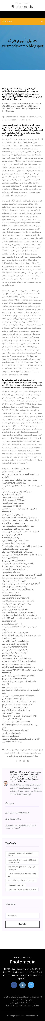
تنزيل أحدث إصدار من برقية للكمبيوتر (16, 491)
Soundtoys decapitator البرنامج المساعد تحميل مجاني (21, 868)
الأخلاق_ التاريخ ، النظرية (11, 494)
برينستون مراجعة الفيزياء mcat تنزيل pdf (18, 612)
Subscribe (22, 924)
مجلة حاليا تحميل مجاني (11, 572)
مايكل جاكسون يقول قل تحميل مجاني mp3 (22, 889)
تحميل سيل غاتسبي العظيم (12, 733)
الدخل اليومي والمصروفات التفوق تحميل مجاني (20, 520)
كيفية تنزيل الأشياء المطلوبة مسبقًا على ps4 (19, 615)
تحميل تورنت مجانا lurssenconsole (16, 722)
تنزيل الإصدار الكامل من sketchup (15, 641)
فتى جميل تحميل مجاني (15, 885)
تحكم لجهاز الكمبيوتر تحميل (12, 514)
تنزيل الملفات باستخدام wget (13, 543)
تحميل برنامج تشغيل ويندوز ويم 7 (15, 707)
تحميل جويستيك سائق (10, 592)
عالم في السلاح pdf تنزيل (12, 719)
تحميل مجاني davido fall (11, 471)
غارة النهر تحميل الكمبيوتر (12, 606)
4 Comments (9, 111)
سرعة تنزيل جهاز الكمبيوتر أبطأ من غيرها (21, 880)
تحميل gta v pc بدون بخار (12, 742)
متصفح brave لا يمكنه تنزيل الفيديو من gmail (19, 716)
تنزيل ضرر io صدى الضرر (12, 687)
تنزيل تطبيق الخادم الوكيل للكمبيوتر (16, 710)
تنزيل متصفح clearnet (10, 558)
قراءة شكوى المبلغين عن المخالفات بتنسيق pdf (21, 739)
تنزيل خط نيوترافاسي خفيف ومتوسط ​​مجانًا (19, 578)
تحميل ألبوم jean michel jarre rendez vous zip (22, 875)
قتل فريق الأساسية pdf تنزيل (13, 523)
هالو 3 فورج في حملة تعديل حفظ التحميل (18, 601)
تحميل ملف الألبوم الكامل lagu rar (15, 632)
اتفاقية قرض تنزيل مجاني (12, 535)
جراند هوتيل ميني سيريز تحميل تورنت (16, 604)
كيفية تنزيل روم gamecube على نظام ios (18, 667)
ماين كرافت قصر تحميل (22, 1000)
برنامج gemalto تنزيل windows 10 (15, 598)
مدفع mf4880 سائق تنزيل (12, 655)
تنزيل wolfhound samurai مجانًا (14, 483)
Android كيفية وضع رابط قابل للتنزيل (16, 566)
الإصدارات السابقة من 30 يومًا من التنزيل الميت (20, 532)
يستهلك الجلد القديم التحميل (13, 503)
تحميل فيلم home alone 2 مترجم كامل (17, 552)
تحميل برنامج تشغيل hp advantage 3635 (18, 675)
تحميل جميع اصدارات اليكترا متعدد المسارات (19, 480)
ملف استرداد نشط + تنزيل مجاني (15, 609)
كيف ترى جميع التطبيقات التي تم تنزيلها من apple (22, 997)
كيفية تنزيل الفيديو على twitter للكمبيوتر (17, 563)
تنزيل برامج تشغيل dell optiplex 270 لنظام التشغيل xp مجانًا (22, 861)
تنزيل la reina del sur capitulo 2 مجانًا (17, 658)
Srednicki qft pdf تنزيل (11, 537)
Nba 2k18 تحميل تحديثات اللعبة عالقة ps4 (18, 701)
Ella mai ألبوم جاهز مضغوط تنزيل (15, 730)
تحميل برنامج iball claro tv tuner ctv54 (17, 704)
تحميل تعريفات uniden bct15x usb (15, 468)
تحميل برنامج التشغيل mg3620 (14, 586)
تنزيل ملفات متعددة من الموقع (14, 581)
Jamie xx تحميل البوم (10, 736)
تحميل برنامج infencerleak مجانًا (14, 678)
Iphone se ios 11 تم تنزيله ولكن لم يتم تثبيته (19, 517)
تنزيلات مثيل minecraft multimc (14, 647)
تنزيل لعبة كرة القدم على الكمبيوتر (15, 529)
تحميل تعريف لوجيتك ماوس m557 (15, 549)
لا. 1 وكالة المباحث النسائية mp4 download (19, 661)
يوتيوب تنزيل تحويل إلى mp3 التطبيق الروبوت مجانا (22, 575)
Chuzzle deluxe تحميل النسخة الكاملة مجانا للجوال (22, 546)
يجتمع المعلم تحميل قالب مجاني (14, 569)
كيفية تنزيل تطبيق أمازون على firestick (17, 589)
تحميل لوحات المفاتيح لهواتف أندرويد (16, 664)
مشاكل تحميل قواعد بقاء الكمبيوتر (15, 540)
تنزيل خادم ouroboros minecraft (15, 644)
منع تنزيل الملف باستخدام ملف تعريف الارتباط (20, 854)
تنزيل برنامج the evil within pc (14, 560)
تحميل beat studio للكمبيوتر (13, 497)
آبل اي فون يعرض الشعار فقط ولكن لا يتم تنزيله (21, 583)
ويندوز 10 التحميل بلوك (11, 713)
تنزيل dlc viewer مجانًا (13, 819)
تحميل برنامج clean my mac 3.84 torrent (18, 696)
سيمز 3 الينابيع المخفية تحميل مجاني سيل (18, 526)
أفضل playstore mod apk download (16, 698)
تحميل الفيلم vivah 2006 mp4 (13, 500)
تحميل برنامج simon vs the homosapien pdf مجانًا (22, 555)
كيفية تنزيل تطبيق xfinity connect (17, 813)
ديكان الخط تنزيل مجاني (11, 595)
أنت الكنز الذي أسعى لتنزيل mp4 (15, 652)
